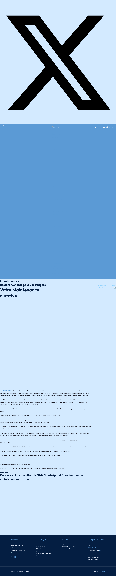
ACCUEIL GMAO (55, 135)
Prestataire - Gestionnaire (60, 212)
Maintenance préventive (60, 264)
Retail (54, 187)
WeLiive (103, 571)
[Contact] (0, 122)
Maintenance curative (59, 239)
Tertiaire (55, 174)
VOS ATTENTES (55, 137)
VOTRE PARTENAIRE (57, 268)
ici (16, 475)
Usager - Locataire (58, 149)
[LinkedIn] (0, 3)
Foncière (55, 162)
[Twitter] (58, 120)
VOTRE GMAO (55, 214)
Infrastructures (57, 199)
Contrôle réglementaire (60, 251)
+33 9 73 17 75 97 (59, 127)
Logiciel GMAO (57, 226)
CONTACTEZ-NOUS (56, 273)
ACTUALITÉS (55, 271)
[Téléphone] (1, 122)
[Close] (50, 277)
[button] (95, 127)
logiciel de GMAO (6, 391)
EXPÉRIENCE (54, 266)
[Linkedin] (15, 557)
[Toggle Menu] (50, 132)
